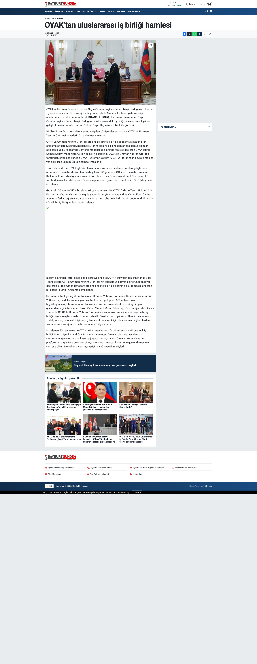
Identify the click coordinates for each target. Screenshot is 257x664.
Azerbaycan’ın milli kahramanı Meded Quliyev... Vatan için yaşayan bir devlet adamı (97, 407)
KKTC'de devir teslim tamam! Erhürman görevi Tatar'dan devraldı (64, 438)
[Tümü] (209, 126)
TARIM (111, 11)
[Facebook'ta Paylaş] (184, 34)
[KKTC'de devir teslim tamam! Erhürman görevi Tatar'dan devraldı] (64, 424)
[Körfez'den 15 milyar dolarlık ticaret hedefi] (136, 392)
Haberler (49, 18)
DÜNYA (60, 18)
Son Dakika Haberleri (99, 474)
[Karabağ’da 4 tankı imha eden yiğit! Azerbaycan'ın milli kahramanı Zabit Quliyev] (64, 392)
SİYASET (70, 11)
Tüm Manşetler (54, 474)
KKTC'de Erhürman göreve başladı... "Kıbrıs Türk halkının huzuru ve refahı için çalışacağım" (99, 439)
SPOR (102, 11)
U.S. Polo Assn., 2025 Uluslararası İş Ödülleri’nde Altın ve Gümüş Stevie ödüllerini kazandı (135, 439)
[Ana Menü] (211, 11)
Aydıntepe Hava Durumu (101, 467)
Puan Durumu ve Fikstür (185, 467)
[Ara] (207, 11)
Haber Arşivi (138, 474)
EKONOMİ (92, 11)
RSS (50, 486)
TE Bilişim (207, 486)
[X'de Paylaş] (189, 34)
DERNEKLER (133, 11)
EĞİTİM (81, 11)
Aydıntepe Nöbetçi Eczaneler (61, 467)
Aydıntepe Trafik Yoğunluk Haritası (148, 467)
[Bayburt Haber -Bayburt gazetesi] (61, 4)
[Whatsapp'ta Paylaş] (194, 34)
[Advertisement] (185, 80)
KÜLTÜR (121, 11)
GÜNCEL (59, 11)
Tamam (137, 492)
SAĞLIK (48, 11)
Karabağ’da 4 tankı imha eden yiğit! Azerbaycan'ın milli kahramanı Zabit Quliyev (64, 407)
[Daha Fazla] (199, 34)
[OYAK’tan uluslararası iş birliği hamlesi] (100, 72)
